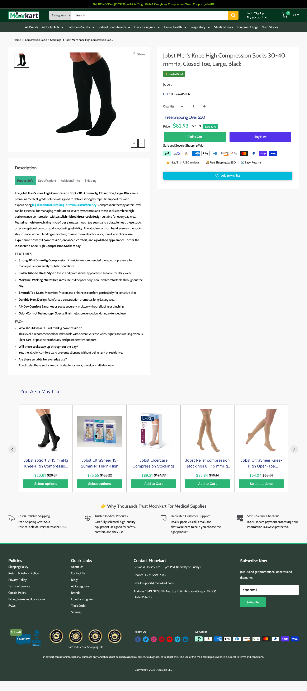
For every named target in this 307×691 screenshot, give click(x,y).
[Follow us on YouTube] (170, 639)
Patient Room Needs (112, 27)
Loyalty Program (82, 599)
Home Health (173, 27)
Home (17, 39)
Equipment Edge (247, 27)
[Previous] (12, 449)
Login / (251, 13)
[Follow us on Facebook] (138, 639)
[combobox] (149, 15)
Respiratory (198, 27)
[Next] (294, 449)
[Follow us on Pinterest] (162, 639)
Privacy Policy (17, 580)
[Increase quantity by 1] (204, 106)
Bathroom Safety (78, 27)
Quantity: (169, 106)
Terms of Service (19, 586)
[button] (227, 176)
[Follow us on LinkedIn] (185, 639)
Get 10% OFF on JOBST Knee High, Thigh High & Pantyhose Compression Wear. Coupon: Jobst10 (153, 4)
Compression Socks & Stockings (43, 39)
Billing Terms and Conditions (26, 599)
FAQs (11, 606)
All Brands (31, 27)
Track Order (78, 606)
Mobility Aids (50, 27)
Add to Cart (195, 137)
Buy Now (260, 137)
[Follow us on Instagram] (154, 639)
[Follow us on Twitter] (146, 639)
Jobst (167, 84)
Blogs (74, 580)
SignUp (259, 13)
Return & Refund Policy (23, 573)
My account (255, 17)
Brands (75, 593)
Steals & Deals (223, 27)
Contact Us (78, 573)
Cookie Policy (17, 593)
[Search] (233, 15)
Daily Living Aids (144, 27)
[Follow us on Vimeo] (177, 639)
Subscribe (252, 602)
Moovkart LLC (164, 669)
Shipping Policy (18, 567)
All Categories (80, 586)
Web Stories (270, 27)
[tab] (25, 180)
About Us (77, 567)
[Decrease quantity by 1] (182, 106)
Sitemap (76, 612)
